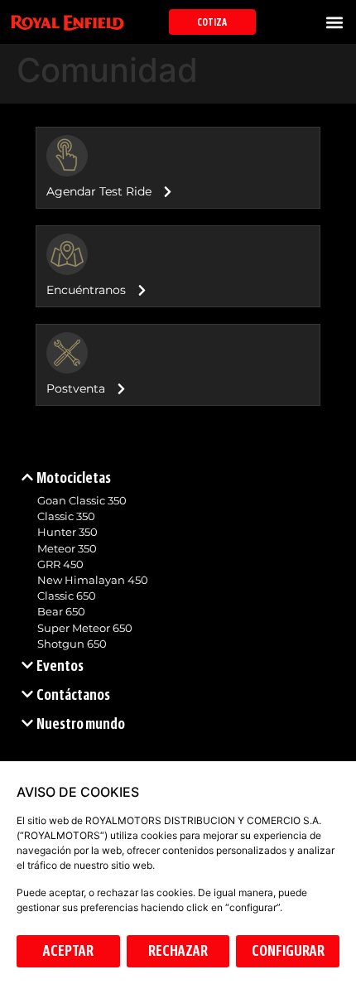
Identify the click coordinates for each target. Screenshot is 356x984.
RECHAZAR (178, 951)
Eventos (60, 666)
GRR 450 (60, 564)
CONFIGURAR (288, 951)
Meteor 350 (67, 549)
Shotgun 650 (72, 644)
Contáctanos (73, 695)
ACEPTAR (68, 951)
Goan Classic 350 (82, 500)
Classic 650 (66, 596)
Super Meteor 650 (84, 628)
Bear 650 (61, 611)
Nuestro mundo (80, 724)
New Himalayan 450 (92, 580)
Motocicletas (73, 478)
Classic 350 (66, 516)
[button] (334, 22)
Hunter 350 (67, 532)
